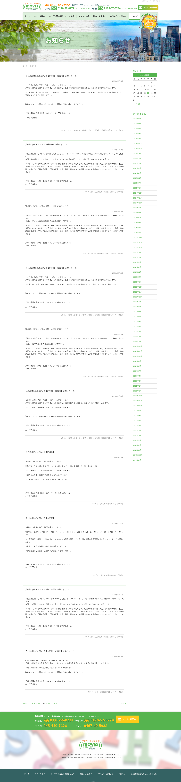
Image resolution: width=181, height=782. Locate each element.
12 (39, 703)
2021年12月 (138, 346)
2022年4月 (137, 327)
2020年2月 (137, 445)
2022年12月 (138, 287)
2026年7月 (137, 124)
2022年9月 (137, 302)
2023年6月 (137, 262)
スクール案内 (39, 16)
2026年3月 (137, 134)
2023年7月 (137, 257)
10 (34, 703)
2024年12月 (138, 193)
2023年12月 (138, 237)
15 (46, 703)
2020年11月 (137, 401)
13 (41, 703)
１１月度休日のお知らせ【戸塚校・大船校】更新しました (51, 76)
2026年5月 (137, 129)
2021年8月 (137, 366)
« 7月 (138, 104)
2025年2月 (137, 183)
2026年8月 (137, 119)
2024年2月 (137, 228)
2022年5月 (137, 322)
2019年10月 (138, 455)
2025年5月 (137, 173)
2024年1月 (137, 232)
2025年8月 (137, 158)
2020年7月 (137, 421)
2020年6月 (137, 425)
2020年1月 (137, 450)
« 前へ (25, 703)
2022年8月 (137, 307)
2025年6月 (137, 168)
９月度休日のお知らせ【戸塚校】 (40, 452)
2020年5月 (137, 430)
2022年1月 (137, 341)
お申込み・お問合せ (118, 16)
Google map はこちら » (113, 755)
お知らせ (134, 16)
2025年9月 (137, 153)
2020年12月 (138, 396)
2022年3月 (137, 331)
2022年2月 (137, 336)
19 (56, 703)
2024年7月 (137, 213)
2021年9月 (137, 361)
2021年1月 (137, 391)
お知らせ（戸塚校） (94, 130)
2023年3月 (137, 277)
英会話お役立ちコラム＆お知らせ (112, 130)
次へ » (123, 703)
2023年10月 (138, 247)
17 (51, 703)
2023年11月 (137, 242)
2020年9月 (137, 411)
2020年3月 (137, 440)
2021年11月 (137, 351)
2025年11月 (137, 144)
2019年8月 (137, 460)
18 (54, 703)
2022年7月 (137, 312)
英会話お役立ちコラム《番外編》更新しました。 (47, 144)
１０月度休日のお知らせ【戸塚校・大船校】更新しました (51, 268)
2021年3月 (137, 381)
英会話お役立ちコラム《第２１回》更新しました (47, 206)
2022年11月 (137, 292)
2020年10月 (138, 406)
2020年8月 (137, 416)
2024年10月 (138, 203)
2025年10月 (138, 148)
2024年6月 (137, 218)
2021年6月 (137, 376)
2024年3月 (137, 223)
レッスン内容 (84, 16)
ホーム (27, 16)
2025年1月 (137, 188)
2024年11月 (137, 198)
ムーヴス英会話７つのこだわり (62, 16)
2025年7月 (137, 163)
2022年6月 (137, 317)
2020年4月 (137, 435)
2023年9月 (137, 252)
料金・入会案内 (99, 16)
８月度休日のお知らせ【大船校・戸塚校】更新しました (50, 651)
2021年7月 (137, 371)
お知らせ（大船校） (80, 130)
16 (49, 703)
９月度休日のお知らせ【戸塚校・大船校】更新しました (50, 391)
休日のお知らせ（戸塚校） (115, 504)
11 (37, 703)
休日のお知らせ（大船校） (115, 575)
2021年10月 (138, 356)
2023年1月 (137, 282)
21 (148, 93)
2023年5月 (137, 267)
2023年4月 (137, 272)
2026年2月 (137, 138)
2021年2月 (137, 386)
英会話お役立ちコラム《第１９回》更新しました (47, 589)
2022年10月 (138, 297)
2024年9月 (137, 208)
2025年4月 (137, 178)
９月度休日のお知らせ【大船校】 (40, 518)
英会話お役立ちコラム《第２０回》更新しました (47, 329)
